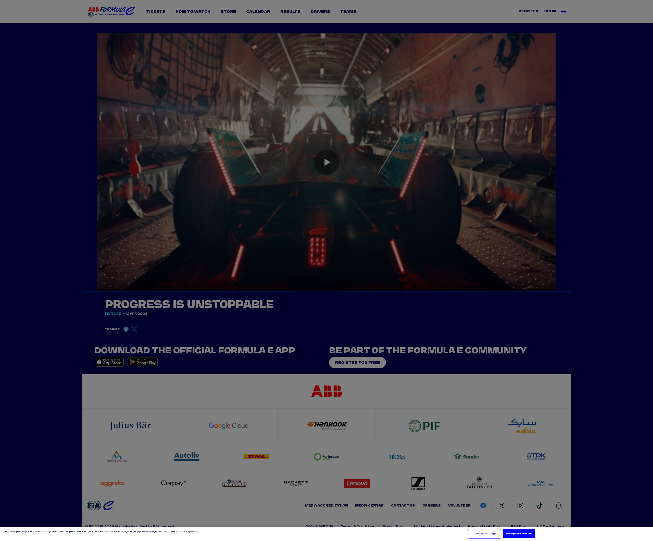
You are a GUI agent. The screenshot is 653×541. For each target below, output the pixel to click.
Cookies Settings (484, 534)
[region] (326, 534)
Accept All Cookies (519, 534)
